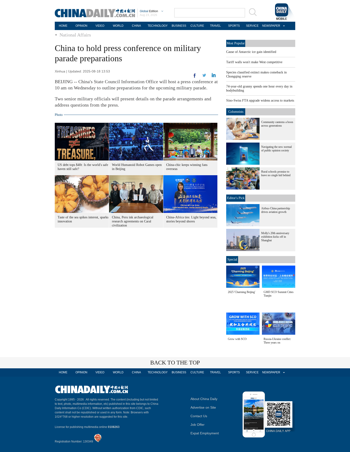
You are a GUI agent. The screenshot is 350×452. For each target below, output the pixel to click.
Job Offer (197, 424)
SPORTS (234, 25)
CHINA (136, 25)
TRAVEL (215, 25)
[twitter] (214, 76)
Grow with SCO (237, 339)
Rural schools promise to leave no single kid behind (275, 173)
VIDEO (99, 25)
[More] (195, 77)
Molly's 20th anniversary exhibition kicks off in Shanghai (275, 236)
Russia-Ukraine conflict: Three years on (277, 340)
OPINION (81, 25)
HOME (63, 25)
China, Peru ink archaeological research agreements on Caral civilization (132, 221)
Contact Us (198, 416)
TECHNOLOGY (158, 25)
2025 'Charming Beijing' (241, 292)
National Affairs (75, 34)
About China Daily (203, 399)
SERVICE (252, 25)
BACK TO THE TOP (175, 363)
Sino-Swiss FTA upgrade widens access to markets (260, 100)
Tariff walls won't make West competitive (254, 62)
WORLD (118, 25)
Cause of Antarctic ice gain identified (251, 52)
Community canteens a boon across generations (277, 123)
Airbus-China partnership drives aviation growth (275, 210)
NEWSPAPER (270, 25)
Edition (149, 11)
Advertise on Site (203, 407)
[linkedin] (204, 76)
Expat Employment (204, 433)
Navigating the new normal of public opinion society (276, 148)
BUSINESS (179, 25)
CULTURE (197, 25)
